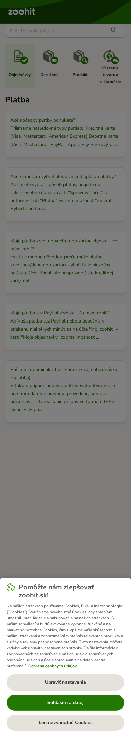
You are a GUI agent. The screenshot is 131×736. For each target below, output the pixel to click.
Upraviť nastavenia (65, 682)
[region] (65, 657)
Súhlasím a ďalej (65, 702)
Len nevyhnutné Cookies (66, 722)
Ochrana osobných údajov (52, 666)
